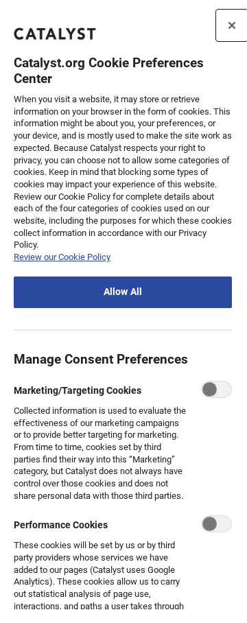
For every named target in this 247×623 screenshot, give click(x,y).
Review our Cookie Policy (62, 257)
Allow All (123, 292)
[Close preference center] (232, 25)
